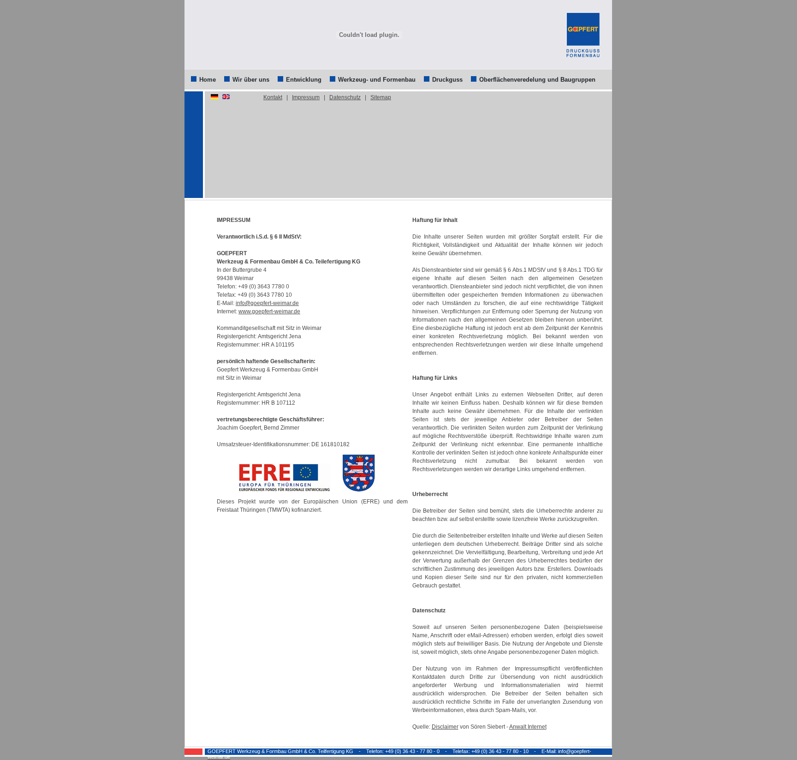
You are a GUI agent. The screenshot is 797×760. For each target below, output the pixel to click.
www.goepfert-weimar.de (269, 311)
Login (583, 65)
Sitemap (380, 97)
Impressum (306, 97)
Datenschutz (345, 97)
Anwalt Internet (528, 727)
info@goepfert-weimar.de (267, 303)
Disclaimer (445, 727)
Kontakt (272, 97)
